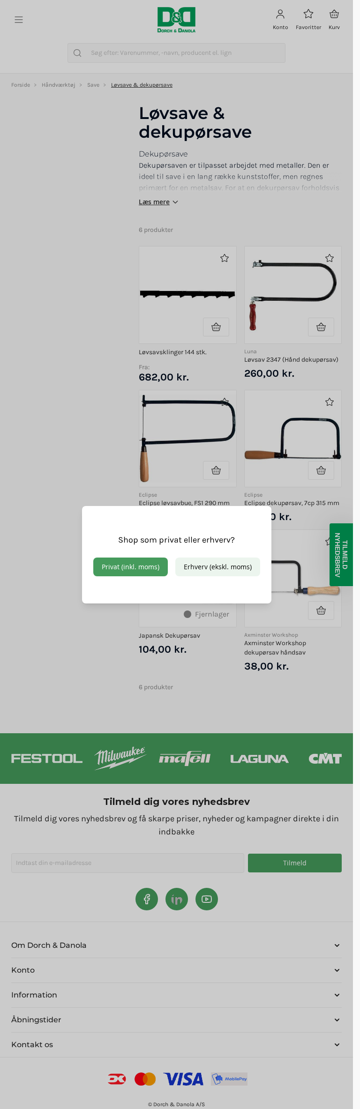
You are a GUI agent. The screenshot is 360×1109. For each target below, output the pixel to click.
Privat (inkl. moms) (130, 566)
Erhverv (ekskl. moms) (218, 566)
